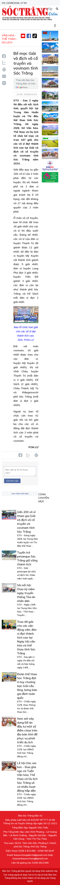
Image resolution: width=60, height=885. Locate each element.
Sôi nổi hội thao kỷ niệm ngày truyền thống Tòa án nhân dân (26, 593)
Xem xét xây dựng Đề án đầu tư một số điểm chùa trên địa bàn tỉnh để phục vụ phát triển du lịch (27, 730)
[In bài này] (4, 69)
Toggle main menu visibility (56, 25)
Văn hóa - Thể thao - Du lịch (9, 39)
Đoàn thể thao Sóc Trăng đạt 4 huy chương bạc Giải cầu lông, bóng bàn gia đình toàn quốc (27, 686)
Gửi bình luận (12, 480)
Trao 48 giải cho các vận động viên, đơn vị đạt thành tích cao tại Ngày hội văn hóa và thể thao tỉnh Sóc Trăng (27, 637)
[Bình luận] (4, 76)
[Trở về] (4, 82)
